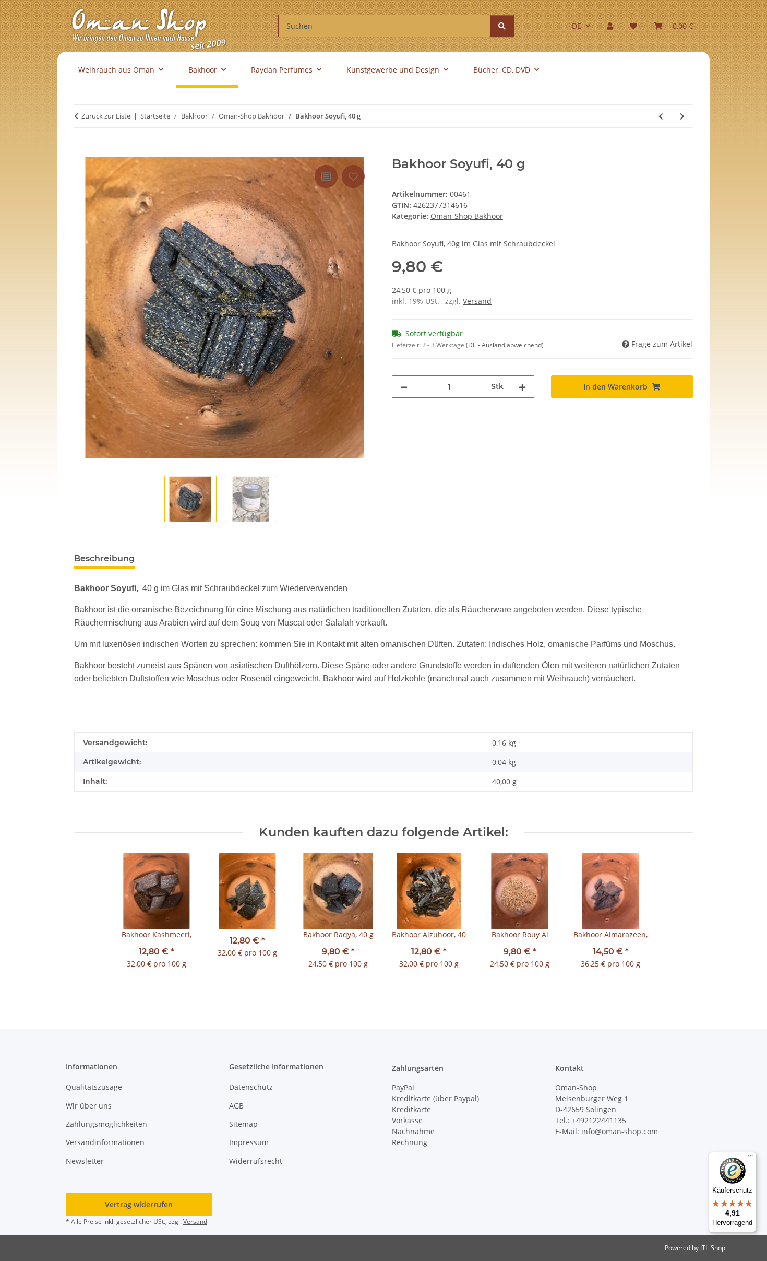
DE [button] (576, 26)
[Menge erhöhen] (522, 386)
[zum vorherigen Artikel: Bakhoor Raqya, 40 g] (661, 116)
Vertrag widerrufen (139, 1204)
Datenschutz (251, 1087)
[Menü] (750, 1158)
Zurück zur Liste (105, 116)
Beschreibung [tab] (104, 558)
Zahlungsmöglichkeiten (106, 1124)
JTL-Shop (712, 1247)
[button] (609, 26)
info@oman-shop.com (619, 1131)
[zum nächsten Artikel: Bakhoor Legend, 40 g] (682, 116)
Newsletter (85, 1161)
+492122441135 (599, 1120)
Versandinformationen (105, 1142)
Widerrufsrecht (255, 1161)
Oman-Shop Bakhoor (466, 216)
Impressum (249, 1142)
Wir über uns (89, 1106)
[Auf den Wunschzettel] (353, 176)
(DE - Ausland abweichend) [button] (505, 344)
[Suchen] (502, 26)
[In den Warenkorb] (82, 151)
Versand (477, 301)
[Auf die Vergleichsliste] (326, 176)
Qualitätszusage (94, 1087)
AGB (236, 1106)
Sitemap (243, 1124)
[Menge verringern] (403, 386)
